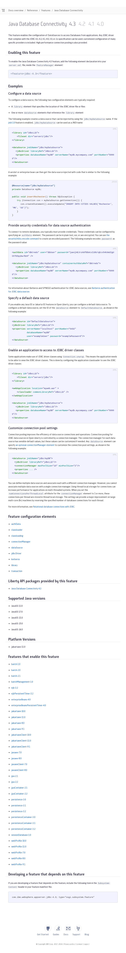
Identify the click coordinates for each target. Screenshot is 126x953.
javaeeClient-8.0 (19, 770)
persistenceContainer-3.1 (23, 823)
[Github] (47, 928)
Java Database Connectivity (68, 10)
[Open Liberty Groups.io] (68, 928)
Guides (56, 934)
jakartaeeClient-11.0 (21, 740)
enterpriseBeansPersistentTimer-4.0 (28, 705)
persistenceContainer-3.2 (23, 829)
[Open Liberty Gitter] (78, 928)
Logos (86, 944)
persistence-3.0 (18, 799)
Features (45, 10)
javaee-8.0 (16, 758)
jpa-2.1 (14, 776)
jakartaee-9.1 (17, 729)
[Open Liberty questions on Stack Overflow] (58, 928)
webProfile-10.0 (18, 841)
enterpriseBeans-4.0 (20, 699)
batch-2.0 (15, 670)
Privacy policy (69, 944)
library (14, 565)
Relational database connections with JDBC (54, 506)
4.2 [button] (82, 24)
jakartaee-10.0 (18, 711)
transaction (16, 571)
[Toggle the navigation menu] (3, 10)
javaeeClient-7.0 (19, 764)
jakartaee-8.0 (17, 723)
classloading (17, 536)
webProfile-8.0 (18, 858)
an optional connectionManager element (35, 445)
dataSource (17, 547)
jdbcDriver (16, 553)
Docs (65, 934)
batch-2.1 (15, 676)
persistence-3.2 (18, 811)
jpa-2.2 (14, 782)
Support (76, 934)
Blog (87, 934)
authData (16, 524)
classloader (16, 530)
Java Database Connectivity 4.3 (26, 588)
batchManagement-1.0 (22, 682)
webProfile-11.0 (18, 846)
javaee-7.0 (16, 752)
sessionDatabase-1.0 (21, 835)
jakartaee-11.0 (18, 717)
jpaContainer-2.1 (19, 788)
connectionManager (20, 541)
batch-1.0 (15, 664)
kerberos (15, 559)
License (79, 944)
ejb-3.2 (14, 688)
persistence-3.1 (18, 805)
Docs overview (15, 10)
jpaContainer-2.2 (19, 793)
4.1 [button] (91, 24)
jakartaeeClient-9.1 (20, 746)
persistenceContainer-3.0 (23, 817)
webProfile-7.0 (18, 852)
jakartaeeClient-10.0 (21, 735)
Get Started (43, 934)
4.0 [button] (100, 24)
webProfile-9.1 (18, 864)
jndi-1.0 (11, 122)
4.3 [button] (72, 24)
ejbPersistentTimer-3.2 (22, 693)
